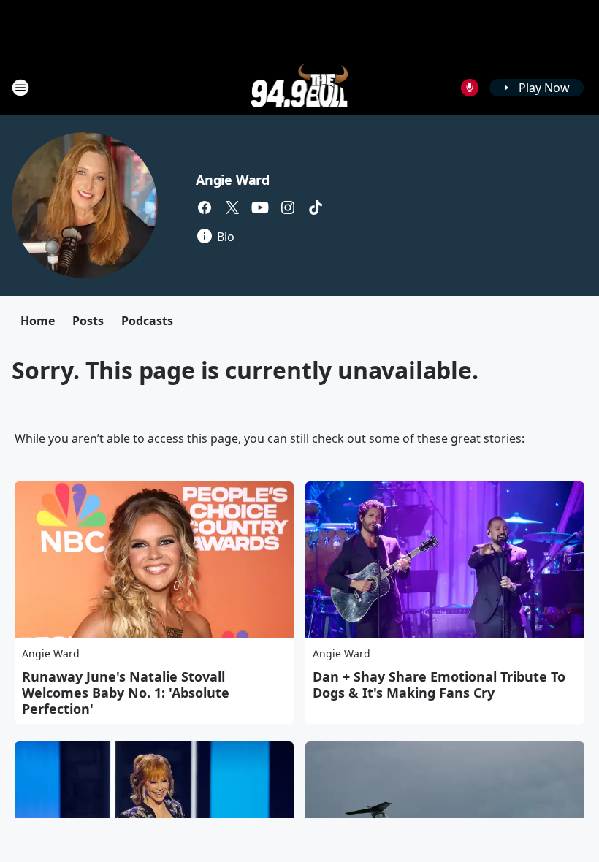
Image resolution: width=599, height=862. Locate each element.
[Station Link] (299, 87)
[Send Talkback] (469, 87)
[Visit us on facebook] (204, 207)
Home (37, 321)
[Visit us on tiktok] (315, 207)
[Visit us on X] (232, 207)
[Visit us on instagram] (288, 207)
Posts (88, 321)
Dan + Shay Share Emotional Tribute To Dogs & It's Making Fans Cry (439, 684)
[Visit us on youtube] (260, 207)
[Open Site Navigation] (20, 87)
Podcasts (147, 321)
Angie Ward (233, 179)
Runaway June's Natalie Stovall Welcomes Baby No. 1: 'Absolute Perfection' (125, 692)
